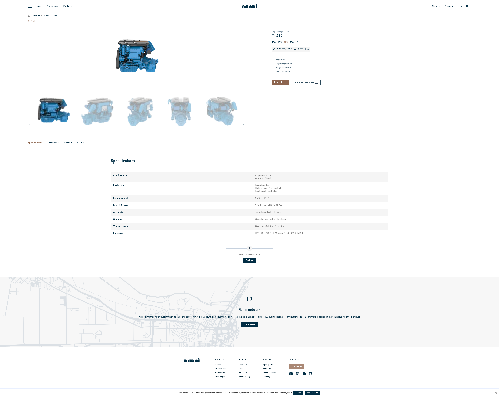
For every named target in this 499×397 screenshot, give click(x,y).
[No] (495, 393)
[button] (243, 124)
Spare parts (268, 364)
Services (449, 6)
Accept (298, 393)
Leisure (38, 6)
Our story (243, 364)
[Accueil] (29, 16)
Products (67, 6)
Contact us (296, 366)
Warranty (267, 368)
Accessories (220, 373)
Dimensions (53, 142)
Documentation (269, 373)
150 (274, 42)
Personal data (312, 393)
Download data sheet (304, 82)
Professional (52, 6)
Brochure (243, 373)
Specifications (35, 142)
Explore (249, 260)
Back (33, 21)
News (460, 6)
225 (286, 42)
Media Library (244, 377)
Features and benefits (74, 142)
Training (266, 377)
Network (436, 6)
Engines (46, 16)
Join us (242, 368)
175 (280, 42)
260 (292, 42)
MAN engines (220, 377)
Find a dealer (280, 82)
